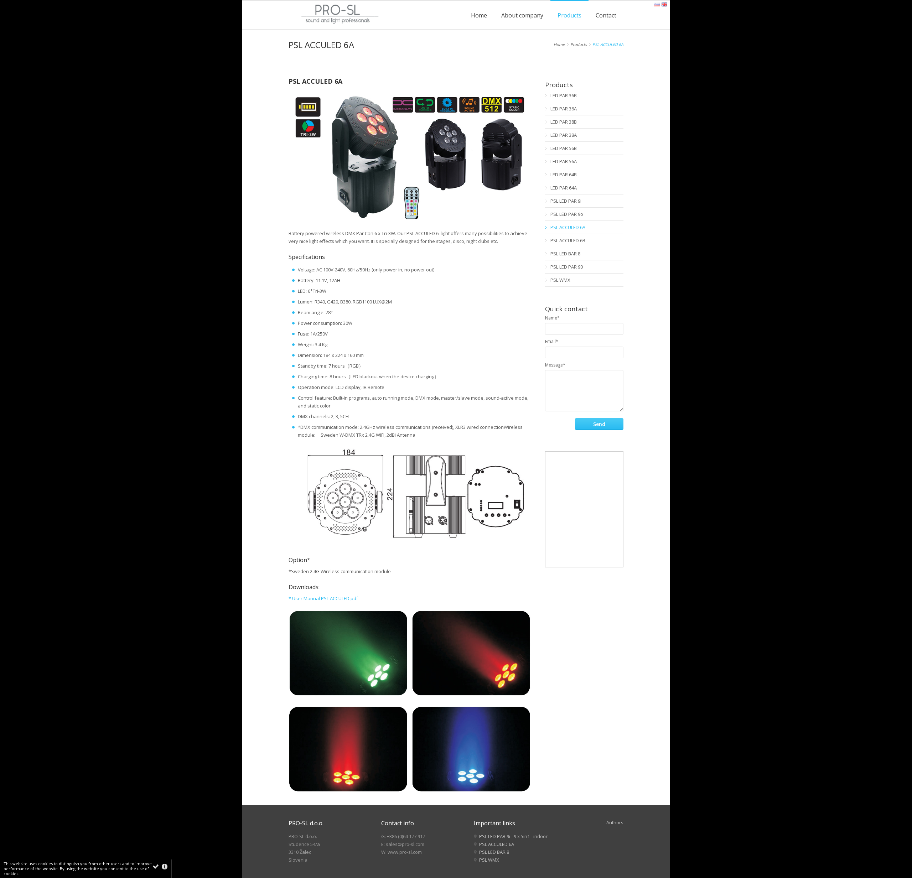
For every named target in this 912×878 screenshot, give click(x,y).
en (664, 4)
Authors (614, 822)
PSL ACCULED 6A (607, 44)
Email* (551, 341)
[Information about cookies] (164, 866)
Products (578, 44)
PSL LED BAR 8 (494, 852)
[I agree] (156, 866)
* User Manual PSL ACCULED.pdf (323, 598)
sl (657, 4)
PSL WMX (489, 860)
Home (559, 44)
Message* (555, 365)
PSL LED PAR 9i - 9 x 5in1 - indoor (513, 836)
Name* (552, 318)
